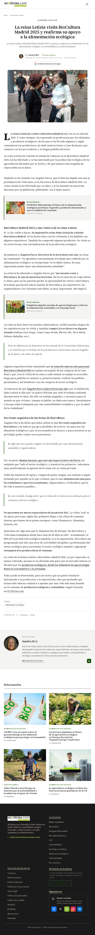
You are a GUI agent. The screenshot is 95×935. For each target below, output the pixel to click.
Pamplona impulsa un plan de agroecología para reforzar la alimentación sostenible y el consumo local (57, 306)
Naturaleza (54, 826)
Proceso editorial (48, 55)
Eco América (54, 862)
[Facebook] (54, 909)
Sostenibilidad (55, 844)
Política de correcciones (18, 886)
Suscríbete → (60, 883)
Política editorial (15, 882)
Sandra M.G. (34, 55)
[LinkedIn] (89, 661)
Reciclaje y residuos (58, 849)
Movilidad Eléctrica (57, 835)
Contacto (12, 873)
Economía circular (16, 15)
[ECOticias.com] (15, 4)
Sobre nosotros (14, 877)
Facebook (24, 615)
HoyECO (11, 904)
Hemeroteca (13, 913)
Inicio (6, 15)
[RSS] (66, 909)
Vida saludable (55, 858)
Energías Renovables (58, 831)
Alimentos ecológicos (58, 853)
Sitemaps (12, 918)
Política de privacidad (17, 895)
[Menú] (86, 4)
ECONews (12, 909)
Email (32, 615)
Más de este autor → (33, 661)
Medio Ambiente (56, 822)
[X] (60, 909)
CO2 (51, 840)
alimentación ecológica (15, 605)
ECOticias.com (15, 591)
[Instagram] (73, 909)
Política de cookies (16, 900)
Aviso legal (12, 891)
